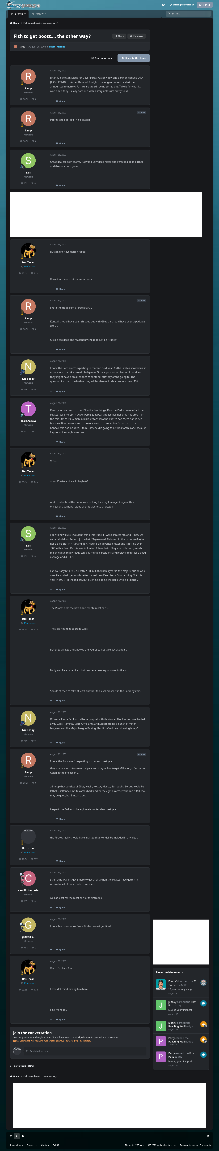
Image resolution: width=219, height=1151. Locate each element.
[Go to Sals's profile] (28, 160)
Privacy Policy (16, 1145)
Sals (28, 172)
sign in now (84, 1037)
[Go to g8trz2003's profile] (28, 925)
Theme (128, 1145)
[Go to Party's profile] (161, 1041)
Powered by (195, 1145)
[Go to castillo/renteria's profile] (28, 878)
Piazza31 (173, 981)
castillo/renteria (28, 890)
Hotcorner (28, 848)
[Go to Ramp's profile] (15, 46)
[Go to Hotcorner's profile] (28, 836)
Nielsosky (28, 379)
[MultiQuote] (51, 101)
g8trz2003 (28, 937)
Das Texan (28, 262)
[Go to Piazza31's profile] (161, 984)
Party (171, 1038)
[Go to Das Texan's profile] (28, 250)
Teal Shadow (28, 421)
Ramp (22, 46)
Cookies (45, 1145)
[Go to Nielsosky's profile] (28, 366)
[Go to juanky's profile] (161, 1005)
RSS (57, 1145)
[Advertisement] (106, 214)
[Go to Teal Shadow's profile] (28, 409)
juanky (172, 1002)
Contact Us (32, 1145)
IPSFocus (139, 1145)
